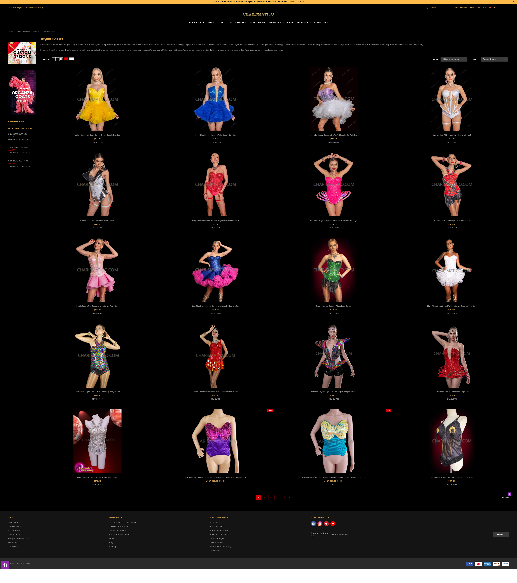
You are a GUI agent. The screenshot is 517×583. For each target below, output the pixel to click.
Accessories (304, 22)
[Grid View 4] (66, 59)
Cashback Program (117, 530)
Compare (505, 497)
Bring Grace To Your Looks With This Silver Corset (97, 477)
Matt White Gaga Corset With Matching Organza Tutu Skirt (451, 306)
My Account (475, 7)
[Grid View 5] (71, 59)
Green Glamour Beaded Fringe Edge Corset (334, 306)
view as (46, 59)
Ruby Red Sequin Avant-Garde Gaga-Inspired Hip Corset (215, 220)
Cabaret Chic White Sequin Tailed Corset (97, 220)
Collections (321, 22)
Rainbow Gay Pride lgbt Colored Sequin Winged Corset (333, 392)
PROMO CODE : (14, 153)
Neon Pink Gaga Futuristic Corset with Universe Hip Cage (333, 220)
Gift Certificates (460, 7)
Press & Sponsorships (118, 526)
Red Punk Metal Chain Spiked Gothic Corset (452, 220)
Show (436, 59)
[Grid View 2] (57, 59)
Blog (111, 542)
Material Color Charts (219, 534)
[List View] (54, 59)
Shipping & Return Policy (220, 546)
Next (286, 497)
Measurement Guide (219, 530)
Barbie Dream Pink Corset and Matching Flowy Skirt (97, 306)
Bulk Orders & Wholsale (119, 534)
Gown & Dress (197, 22)
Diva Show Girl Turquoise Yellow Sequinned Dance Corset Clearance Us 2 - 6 (333, 477)
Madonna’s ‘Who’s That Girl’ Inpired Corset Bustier (452, 477)
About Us (113, 538)
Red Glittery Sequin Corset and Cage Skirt (452, 392)
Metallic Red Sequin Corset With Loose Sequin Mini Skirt (215, 392)
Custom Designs (217, 538)
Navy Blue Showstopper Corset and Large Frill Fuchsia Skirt (216, 306)
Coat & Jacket (257, 22)
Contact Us (215, 550)
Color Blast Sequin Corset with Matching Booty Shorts (97, 392)
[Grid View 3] (61, 59)
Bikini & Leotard (237, 22)
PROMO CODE (14, 139)
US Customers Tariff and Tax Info (123, 522)
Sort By (475, 59)
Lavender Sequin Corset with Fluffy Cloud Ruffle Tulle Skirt (334, 135)
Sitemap (112, 546)
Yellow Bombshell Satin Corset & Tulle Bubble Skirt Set (97, 135)
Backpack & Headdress (281, 22)
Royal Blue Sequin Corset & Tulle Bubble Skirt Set (215, 135)
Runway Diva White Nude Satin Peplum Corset (452, 135)
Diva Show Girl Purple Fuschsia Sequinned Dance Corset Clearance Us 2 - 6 (215, 477)
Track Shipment (217, 526)
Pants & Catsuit (217, 22)
